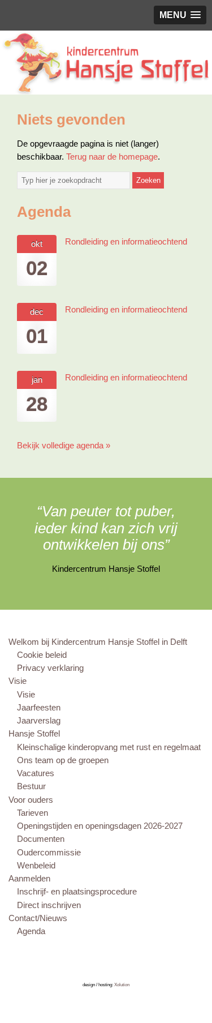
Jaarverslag (38, 720)
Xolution (121, 984)
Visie (17, 681)
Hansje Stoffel (34, 733)
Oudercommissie (49, 852)
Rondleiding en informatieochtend (126, 241)
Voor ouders (30, 799)
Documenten (40, 839)
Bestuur (31, 786)
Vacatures (35, 773)
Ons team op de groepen (63, 760)
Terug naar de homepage (112, 156)
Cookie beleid (42, 655)
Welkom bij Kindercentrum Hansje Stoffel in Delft (97, 642)
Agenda (31, 931)
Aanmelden (29, 878)
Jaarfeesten (38, 707)
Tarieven (32, 812)
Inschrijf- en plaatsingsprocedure (77, 891)
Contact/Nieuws (37, 918)
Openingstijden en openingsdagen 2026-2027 (100, 826)
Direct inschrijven (49, 905)
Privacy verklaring (50, 668)
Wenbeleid (36, 865)
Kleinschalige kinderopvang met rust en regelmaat (109, 747)
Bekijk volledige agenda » (63, 445)
